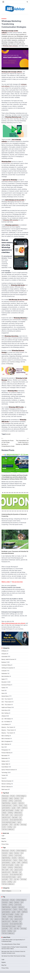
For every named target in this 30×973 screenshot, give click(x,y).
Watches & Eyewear (7, 781)
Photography (5, 749)
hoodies (17, 810)
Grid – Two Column (6, 704)
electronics (21, 803)
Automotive (4, 798)
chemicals (4, 800)
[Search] (27, 2)
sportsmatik (5, 824)
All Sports (4, 653)
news (11, 815)
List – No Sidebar (6, 721)
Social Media (5, 766)
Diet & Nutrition (5, 676)
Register (4, 838)
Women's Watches (6, 786)
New (3, 747)
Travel (3, 778)
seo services (5, 819)
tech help (16, 824)
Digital (3, 679)
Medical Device (18, 812)
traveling (10, 826)
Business (4, 18)
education (14, 803)
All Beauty (4, 650)
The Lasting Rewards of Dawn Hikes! (11, 944)
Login (3, 835)
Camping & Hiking (6, 665)
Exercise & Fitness (6, 684)
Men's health (5, 815)
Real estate (4, 755)
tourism (4, 826)
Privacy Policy (5, 844)
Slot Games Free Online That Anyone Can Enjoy (13, 956)
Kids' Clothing (5, 713)
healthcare (24, 807)
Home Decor (5, 710)
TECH (11, 824)
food (25, 805)
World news (4, 789)
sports (19, 822)
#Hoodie (12, 795)
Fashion (3, 687)
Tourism (3, 775)
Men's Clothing (5, 735)
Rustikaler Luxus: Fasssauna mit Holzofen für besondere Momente (15, 552)
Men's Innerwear (6, 738)
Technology (4, 772)
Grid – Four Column (6, 699)
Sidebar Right (5, 764)
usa (14, 826)
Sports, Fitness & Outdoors (8, 769)
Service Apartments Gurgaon (9, 822)
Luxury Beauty (5, 724)
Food (3, 690)
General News (5, 696)
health (18, 807)
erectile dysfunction (6, 805)
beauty (11, 798)
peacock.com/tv (18, 815)
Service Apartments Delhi (16, 819)
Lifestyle (4, 716)
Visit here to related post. (8, 829)
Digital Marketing (6, 803)
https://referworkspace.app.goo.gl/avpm (13, 623)
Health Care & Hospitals (7, 810)
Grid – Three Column (7, 701)
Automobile (4, 656)
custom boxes (18, 800)
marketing (10, 812)
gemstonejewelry (6, 807)
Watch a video (6, 582)
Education (4, 682)
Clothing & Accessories (7, 667)
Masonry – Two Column (7, 733)
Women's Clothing (6, 783)
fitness (20, 805)
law (22, 810)
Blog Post (4, 841)
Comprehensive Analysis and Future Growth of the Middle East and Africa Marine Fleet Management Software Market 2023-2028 (15, 477)
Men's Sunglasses (6, 741)
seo (20, 817)
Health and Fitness (6, 707)
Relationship (5, 758)
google (8, 434)
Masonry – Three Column (8, 730)
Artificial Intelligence (21, 795)
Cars (22, 798)
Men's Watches (5, 744)
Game (3, 693)
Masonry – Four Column (7, 727)
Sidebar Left (5, 761)
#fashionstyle (5, 795)
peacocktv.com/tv (6, 817)
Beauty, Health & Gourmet (8, 659)
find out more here (17, 582)
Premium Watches (6, 752)
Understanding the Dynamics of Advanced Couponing (14, 515)
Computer (4, 670)
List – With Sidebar (6, 718)
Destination (4, 673)
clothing (11, 800)
